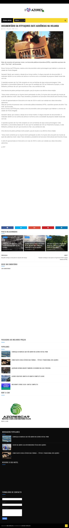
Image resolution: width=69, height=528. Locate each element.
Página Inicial (7, 20)
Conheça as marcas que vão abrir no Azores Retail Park (30, 352)
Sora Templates (9, 525)
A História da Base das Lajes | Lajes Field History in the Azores (12, 245)
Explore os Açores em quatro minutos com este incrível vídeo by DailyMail (56, 245)
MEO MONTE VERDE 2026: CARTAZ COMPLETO (25, 384)
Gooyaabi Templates (25, 525)
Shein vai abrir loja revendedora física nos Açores (29, 445)
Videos (16, 29)
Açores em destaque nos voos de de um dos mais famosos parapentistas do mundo (34, 245)
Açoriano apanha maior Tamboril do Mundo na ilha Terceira (31, 368)
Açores (27, 237)
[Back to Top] (66, 525)
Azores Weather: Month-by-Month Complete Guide (28, 376)
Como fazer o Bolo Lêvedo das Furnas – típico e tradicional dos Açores (35, 360)
